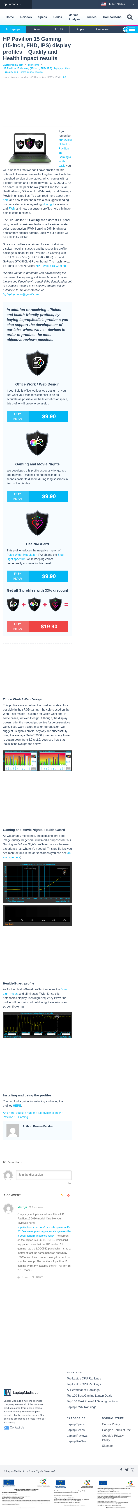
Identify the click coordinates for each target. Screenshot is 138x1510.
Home (10, 17)
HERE (17, 1105)
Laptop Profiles (76, 1441)
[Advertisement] (37, 103)
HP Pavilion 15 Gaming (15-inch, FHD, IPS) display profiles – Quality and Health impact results (36, 70)
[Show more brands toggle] (132, 29)
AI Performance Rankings (83, 1389)
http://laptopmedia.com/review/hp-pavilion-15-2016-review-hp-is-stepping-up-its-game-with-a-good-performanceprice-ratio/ (44, 1231)
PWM (11, 208)
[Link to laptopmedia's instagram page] (132, 1471)
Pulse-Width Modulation (22, 554)
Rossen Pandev (19, 77)
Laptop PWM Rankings (81, 1407)
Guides (91, 17)
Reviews (26, 17)
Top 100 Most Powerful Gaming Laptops (92, 1401)
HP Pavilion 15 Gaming (51, 265)
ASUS (59, 29)
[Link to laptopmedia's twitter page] (127, 1471)
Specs (42, 17)
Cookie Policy (111, 1424)
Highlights (33, 64)
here (6, 200)
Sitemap (107, 1445)
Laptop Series (76, 1430)
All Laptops (13, 29)
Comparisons (112, 17)
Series (57, 17)
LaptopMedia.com (13, 64)
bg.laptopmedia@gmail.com (21, 294)
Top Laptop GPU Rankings (84, 1384)
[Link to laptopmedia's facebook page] (121, 1471)
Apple (80, 29)
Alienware (102, 29)
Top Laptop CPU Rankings (84, 1378)
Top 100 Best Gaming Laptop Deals (89, 1395)
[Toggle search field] (130, 17)
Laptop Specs (75, 1424)
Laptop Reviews (77, 1435)
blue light (48, 204)
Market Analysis (74, 17)
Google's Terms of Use (116, 1430)
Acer (37, 29)
